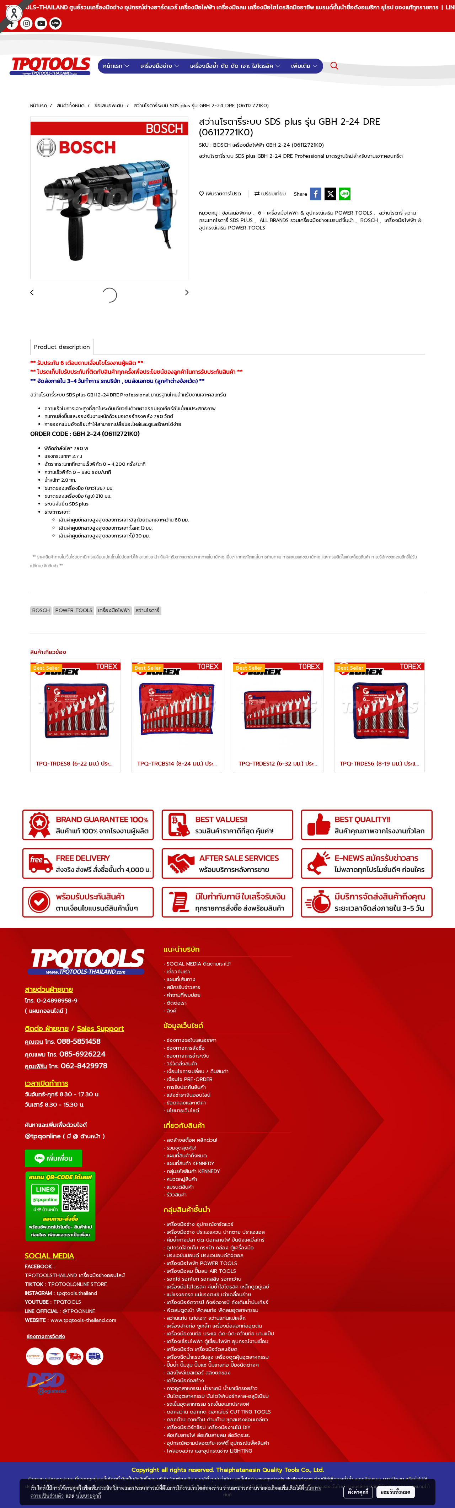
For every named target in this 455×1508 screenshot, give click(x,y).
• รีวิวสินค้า (175, 1195)
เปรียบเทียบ (272, 194)
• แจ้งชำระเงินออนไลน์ (187, 1095)
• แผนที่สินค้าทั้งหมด (185, 1156)
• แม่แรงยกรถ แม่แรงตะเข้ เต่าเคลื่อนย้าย (207, 1294)
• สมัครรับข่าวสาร (182, 987)
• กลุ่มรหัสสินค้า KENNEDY (192, 1171)
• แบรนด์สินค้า (179, 1187)
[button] (334, 65)
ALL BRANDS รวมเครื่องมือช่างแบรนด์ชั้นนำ (307, 220)
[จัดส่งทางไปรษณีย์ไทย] (55, 1356)
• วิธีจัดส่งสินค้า (180, 1064)
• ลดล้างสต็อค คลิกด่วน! (190, 1140)
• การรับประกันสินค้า (185, 1087)
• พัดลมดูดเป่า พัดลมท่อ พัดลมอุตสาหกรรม (211, 1310)
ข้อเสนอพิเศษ (237, 213)
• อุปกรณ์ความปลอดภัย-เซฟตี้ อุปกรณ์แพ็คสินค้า (216, 1443)
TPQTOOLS (67, 1302)
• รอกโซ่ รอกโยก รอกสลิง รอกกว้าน (202, 1279)
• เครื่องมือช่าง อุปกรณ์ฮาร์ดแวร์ (198, 1224)
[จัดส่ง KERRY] (35, 1356)
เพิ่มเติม (301, 66)
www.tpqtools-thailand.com (83, 1320)
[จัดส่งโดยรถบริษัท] (75, 1356)
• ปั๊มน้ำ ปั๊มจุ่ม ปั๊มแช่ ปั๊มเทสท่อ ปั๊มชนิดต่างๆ (211, 1365)
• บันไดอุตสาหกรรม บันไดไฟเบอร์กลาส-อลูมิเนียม (216, 1396)
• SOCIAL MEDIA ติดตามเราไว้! (197, 964)
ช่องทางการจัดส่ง (46, 1336)
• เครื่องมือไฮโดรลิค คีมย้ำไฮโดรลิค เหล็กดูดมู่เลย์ (216, 1287)
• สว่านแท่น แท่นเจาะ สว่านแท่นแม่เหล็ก (205, 1318)
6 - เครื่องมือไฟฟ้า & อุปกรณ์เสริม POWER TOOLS (316, 213)
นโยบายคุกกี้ (88, 1495)
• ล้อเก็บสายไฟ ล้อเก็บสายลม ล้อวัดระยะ (207, 1435)
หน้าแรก (113, 66)
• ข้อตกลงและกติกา (185, 1103)
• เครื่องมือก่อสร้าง (184, 1380)
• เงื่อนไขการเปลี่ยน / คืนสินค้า (196, 1071)
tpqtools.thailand (77, 1293)
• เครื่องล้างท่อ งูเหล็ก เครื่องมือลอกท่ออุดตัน (213, 1326)
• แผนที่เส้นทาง (180, 979)
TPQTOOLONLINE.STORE (77, 1284)
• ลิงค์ (170, 1011)
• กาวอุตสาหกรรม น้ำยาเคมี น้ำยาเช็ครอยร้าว (211, 1388)
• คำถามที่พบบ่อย (182, 995)
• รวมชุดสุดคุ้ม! (180, 1148)
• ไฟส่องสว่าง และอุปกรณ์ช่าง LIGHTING (208, 1451)
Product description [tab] (62, 347)
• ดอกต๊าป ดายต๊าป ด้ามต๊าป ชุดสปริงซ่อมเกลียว (216, 1419)
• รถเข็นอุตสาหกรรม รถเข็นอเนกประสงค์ (206, 1404)
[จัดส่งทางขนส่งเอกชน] (95, 1356)
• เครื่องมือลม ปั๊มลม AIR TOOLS (200, 1271)
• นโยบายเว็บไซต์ (181, 1110)
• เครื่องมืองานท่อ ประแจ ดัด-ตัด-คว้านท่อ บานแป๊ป (219, 1333)
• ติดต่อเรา (175, 1003)
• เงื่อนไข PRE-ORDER (188, 1079)
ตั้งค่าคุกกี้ (358, 1492)
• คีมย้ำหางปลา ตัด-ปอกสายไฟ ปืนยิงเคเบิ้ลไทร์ (214, 1240)
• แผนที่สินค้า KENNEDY (189, 1163)
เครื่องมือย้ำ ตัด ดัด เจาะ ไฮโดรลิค (232, 66)
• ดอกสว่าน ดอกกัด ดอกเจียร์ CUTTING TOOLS (217, 1412)
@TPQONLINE (79, 1311)
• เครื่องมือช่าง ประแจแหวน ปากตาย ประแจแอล (214, 1232)
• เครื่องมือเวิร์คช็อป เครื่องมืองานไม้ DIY (207, 1427)
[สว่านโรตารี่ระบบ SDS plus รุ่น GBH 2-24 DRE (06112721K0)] (109, 198)
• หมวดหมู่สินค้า (180, 1179)
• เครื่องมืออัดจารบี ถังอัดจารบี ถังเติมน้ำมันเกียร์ (216, 1302)
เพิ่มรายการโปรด (222, 194)
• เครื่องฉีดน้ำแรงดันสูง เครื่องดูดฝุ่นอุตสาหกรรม (216, 1357)
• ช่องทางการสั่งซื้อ (184, 1048)
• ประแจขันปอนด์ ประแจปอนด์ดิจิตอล (203, 1255)
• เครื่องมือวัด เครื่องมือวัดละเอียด (200, 1349)
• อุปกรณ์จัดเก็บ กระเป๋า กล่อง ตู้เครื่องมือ (209, 1248)
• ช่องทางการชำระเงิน (186, 1056)
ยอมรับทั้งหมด (396, 1492)
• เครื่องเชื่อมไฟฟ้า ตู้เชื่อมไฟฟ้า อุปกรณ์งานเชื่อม (216, 1341)
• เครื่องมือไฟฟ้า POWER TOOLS (200, 1263)
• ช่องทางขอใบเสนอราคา (190, 1040)
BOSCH (370, 220)
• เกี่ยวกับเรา (177, 971)
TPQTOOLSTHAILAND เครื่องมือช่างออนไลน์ (75, 1275)
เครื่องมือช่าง (157, 66)
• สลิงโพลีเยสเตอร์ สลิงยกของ (197, 1373)
